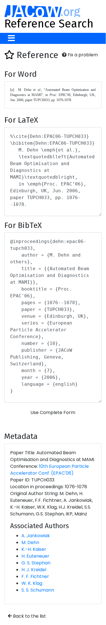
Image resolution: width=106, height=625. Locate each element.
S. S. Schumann (37, 590)
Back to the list (29, 616)
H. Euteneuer (35, 556)
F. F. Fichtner (35, 576)
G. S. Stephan (35, 563)
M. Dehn (30, 542)
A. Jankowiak (35, 535)
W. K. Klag (31, 583)
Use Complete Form (52, 412)
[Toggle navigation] (11, 38)
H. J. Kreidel (33, 569)
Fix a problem (82, 55)
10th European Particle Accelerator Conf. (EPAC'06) (49, 469)
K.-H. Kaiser (33, 549)
